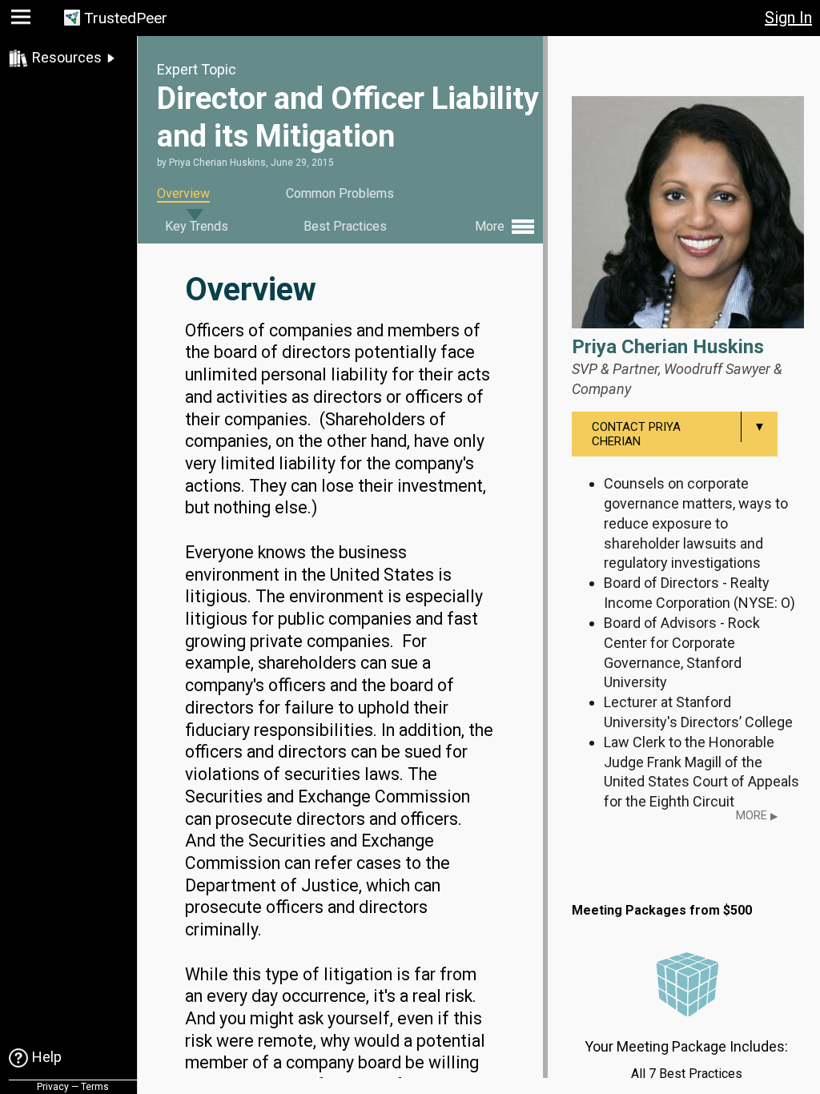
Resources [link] (67, 57)
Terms (95, 1086)
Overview (183, 193)
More (757, 816)
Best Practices (345, 226)
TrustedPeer (125, 18)
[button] (22, 20)
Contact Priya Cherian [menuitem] (679, 434)
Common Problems (340, 193)
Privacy (53, 1086)
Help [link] (47, 1056)
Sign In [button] (788, 17)
